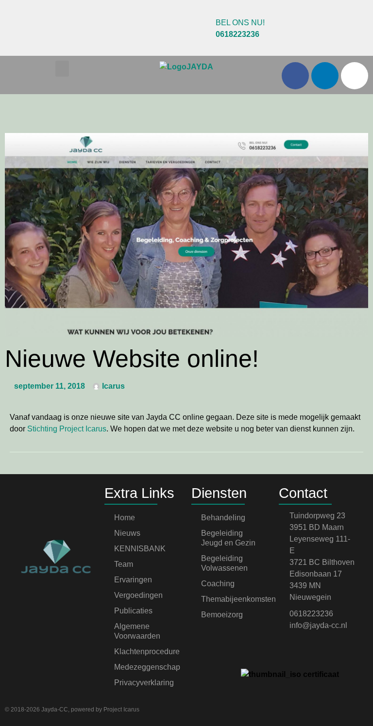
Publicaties (133, 611)
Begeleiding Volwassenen (224, 563)
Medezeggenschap (147, 667)
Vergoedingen (138, 595)
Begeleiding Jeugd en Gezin (228, 538)
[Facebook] (295, 75)
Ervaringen (133, 580)
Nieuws (127, 533)
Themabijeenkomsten (235, 599)
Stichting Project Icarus (66, 429)
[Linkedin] (325, 75)
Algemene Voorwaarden (137, 631)
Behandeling (223, 517)
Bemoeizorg (222, 614)
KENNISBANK (140, 548)
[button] (62, 69)
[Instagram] (354, 75)
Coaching (218, 583)
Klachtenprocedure (147, 651)
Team (123, 564)
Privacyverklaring (144, 682)
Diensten (219, 493)
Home (124, 517)
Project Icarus (121, 709)
